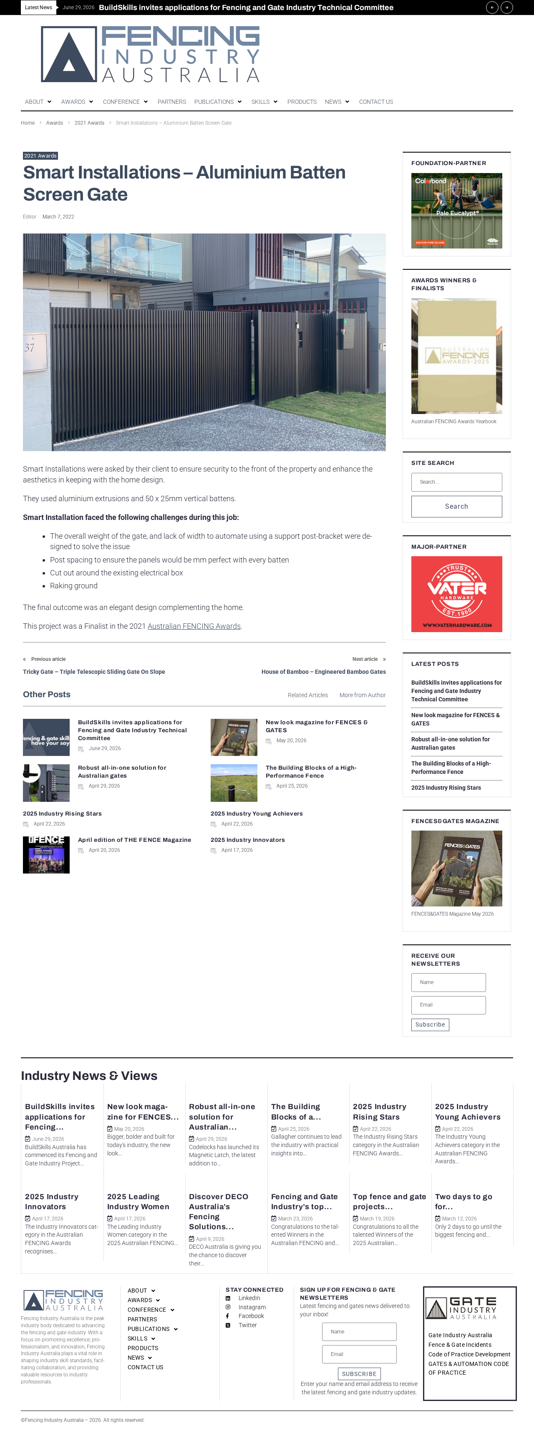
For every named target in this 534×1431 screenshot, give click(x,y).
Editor (29, 217)
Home (28, 123)
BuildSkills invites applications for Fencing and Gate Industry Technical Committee (132, 730)
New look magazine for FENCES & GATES (455, 719)
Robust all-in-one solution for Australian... (222, 1116)
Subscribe (430, 1024)
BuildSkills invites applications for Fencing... (60, 1116)
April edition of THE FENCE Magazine (134, 840)
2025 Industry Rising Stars (62, 814)
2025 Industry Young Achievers (257, 814)
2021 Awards (40, 156)
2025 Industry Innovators (248, 840)
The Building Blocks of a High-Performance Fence (451, 767)
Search (457, 506)
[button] (39, 102)
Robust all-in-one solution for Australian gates (450, 743)
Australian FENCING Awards (194, 626)
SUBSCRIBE (359, 1374)
